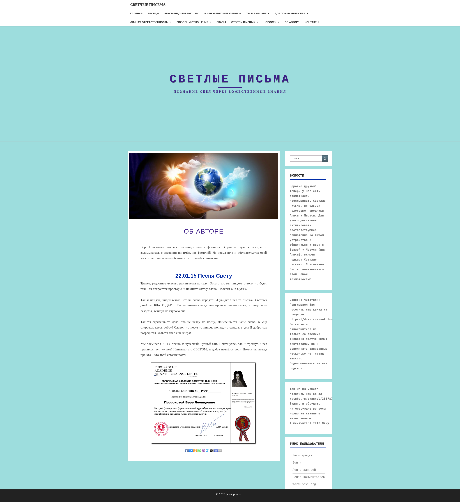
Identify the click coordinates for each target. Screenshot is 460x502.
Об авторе (292, 22)
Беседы (153, 13)
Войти (297, 462)
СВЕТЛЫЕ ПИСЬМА (147, 4)
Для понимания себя (290, 13)
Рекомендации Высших (181, 13)
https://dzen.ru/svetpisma (312, 319)
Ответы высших (243, 22)
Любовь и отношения (192, 22)
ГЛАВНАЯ (136, 13)
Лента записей (304, 469)
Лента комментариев (309, 477)
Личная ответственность (149, 22)
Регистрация (302, 455)
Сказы (221, 22)
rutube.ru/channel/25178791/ (314, 398)
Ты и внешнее (256, 13)
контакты (312, 22)
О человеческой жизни (221, 13)
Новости (270, 22)
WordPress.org (304, 484)
